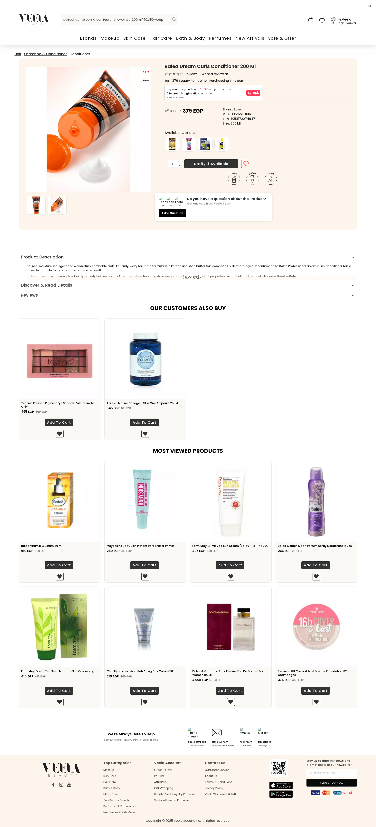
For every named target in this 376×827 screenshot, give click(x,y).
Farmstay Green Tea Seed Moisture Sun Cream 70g (57, 671)
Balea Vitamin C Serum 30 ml (41, 546)
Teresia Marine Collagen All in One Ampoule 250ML (143, 403)
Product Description (42, 257)
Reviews (29, 295)
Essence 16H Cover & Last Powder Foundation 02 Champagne (312, 672)
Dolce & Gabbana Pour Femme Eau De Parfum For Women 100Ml (227, 672)
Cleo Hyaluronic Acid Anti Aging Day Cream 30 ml (142, 671)
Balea (238, 109)
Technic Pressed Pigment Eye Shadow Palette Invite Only (57, 404)
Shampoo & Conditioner (45, 53)
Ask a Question (172, 213)
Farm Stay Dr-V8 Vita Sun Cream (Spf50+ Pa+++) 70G (230, 546)
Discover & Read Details (46, 285)
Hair (17, 53)
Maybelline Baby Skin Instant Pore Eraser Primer (140, 546)
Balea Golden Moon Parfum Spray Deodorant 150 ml (315, 546)
